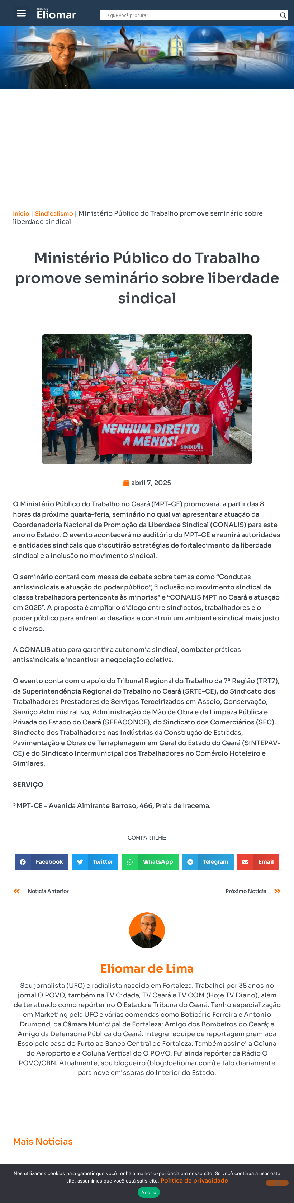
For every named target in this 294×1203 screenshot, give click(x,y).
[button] (21, 13)
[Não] (277, 1183)
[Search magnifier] (283, 15)
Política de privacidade (194, 1180)
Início (21, 213)
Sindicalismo (54, 213)
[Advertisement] (147, 143)
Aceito (148, 1192)
